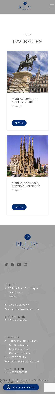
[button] (21, 387)
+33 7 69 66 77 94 (18, 305)
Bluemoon (23, 382)
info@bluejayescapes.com (23, 309)
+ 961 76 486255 (17, 320)
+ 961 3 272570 (17, 357)
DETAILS (19, 123)
